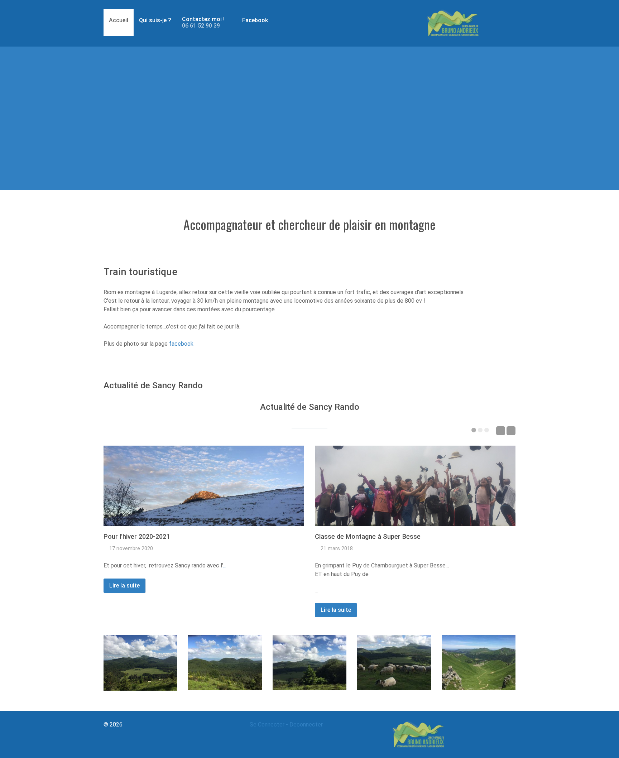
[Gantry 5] (453, 23)
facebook (181, 343)
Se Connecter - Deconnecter (286, 724)
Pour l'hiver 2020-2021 (137, 536)
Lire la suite (124, 585)
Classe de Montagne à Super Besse (368, 536)
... (224, 565)
